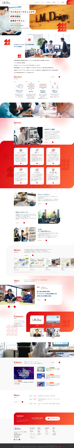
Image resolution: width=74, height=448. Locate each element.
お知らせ (54, 429)
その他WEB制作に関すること (33, 437)
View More (52, 76)
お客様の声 (53, 2)
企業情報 (47, 429)
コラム (58, 2)
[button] (9, 307)
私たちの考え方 (37, 2)
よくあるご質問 (54, 431)
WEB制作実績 (48, 2)
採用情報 (47, 434)
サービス (31, 431)
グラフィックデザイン (33, 434)
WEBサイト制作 (33, 433)
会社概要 (47, 430)
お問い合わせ (54, 434)
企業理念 (47, 431)
